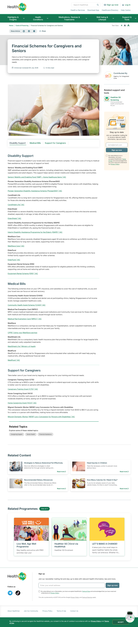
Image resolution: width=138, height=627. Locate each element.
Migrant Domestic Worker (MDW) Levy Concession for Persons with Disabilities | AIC (41, 417)
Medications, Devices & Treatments (69, 18)
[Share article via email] (24, 31)
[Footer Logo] (17, 576)
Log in (127, 5)
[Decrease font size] (121, 25)
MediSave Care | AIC (16, 246)
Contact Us (74, 611)
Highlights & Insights (13, 18)
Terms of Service (87, 597)
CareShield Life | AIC (16, 205)
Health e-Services (78, 10)
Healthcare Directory (110, 10)
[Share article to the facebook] (34, 31)
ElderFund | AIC (14, 260)
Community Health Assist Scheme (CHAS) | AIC (26, 305)
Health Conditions (38, 18)
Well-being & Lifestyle (102, 18)
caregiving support (16, 434)
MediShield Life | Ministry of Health (22, 346)
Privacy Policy (115, 164)
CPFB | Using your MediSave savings (22, 333)
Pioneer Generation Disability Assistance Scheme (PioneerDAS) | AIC (35, 191)
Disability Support (17, 143)
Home (11, 25)
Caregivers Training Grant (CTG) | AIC (23, 389)
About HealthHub (14, 611)
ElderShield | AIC (14, 218)
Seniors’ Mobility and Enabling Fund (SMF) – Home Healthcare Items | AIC (37, 177)
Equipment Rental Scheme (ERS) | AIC (23, 273)
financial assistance (45, 434)
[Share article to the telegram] (29, 31)
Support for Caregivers (56, 143)
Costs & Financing (22, 25)
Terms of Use (86, 591)
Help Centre (125, 10)
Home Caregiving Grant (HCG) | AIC (22, 403)
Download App (93, 10)
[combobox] (85, 5)
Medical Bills (35, 143)
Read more (61, 471)
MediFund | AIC (14, 360)
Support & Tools (127, 18)
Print (44, 31)
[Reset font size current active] (125, 25)
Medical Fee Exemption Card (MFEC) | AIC (25, 319)
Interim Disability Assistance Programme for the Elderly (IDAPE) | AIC (35, 232)
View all (43, 509)
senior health (31, 434)
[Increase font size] (128, 25)
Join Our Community (31, 611)
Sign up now (112, 5)
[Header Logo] (17, 7)
